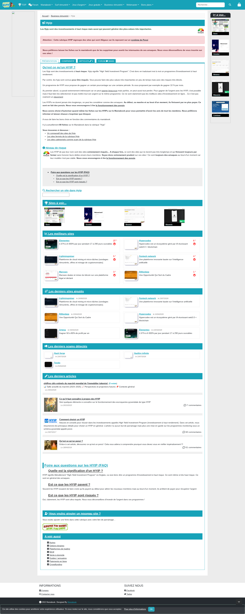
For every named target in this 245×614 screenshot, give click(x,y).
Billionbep (144, 272)
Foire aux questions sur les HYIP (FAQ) (70, 172)
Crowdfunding (56, 564)
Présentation (49, 61)
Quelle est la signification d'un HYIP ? (73, 175)
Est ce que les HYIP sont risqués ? (71, 182)
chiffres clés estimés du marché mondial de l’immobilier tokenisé (76, 383)
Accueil (45, 16)
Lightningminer (66, 256)
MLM (52, 552)
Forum (35, 5)
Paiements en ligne (58, 561)
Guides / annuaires (58, 558)
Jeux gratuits (94, 5)
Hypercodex (145, 240)
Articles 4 (86, 61)
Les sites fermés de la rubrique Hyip (63, 136)
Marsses (63, 272)
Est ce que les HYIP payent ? (69, 178)
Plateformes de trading (60, 549)
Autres (52, 542)
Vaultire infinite (141, 353)
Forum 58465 (106, 61)
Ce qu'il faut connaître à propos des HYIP (79, 399)
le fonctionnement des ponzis (110, 105)
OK (151, 609)
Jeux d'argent (78, 5)
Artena (62, 330)
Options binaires (57, 546)
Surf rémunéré (61, 5)
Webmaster (131, 5)
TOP (23, 5)
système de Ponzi (139, 40)
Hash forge (59, 353)
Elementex (64, 240)
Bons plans (146, 5)
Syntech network (147, 256)
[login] (239, 5)
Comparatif (68, 61)
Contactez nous (47, 594)
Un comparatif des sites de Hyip (61, 133)
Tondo (57, 363)
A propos (45, 590)
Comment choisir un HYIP (72, 419)
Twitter (129, 594)
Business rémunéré (113, 5)
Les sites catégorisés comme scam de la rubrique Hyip (71, 139)
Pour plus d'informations (135, 609)
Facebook (130, 590)
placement (58, 97)
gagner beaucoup (109, 91)
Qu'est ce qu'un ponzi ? (71, 441)
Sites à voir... (57, 203)
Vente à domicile (57, 555)
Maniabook (46, 5)
